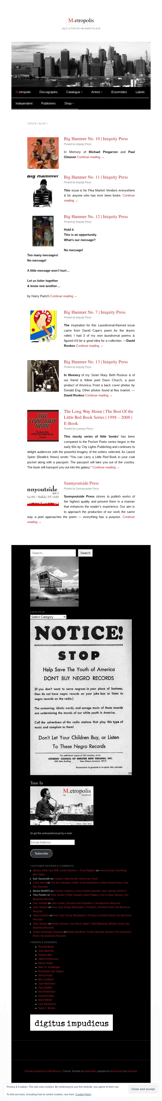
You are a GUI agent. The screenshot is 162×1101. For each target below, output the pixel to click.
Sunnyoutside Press (81, 483)
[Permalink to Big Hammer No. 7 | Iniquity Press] (43, 326)
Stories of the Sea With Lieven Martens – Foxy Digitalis (64, 870)
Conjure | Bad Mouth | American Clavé (76, 878)
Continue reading (90, 157)
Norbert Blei (45, 954)
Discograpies (48, 92)
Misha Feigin (45, 963)
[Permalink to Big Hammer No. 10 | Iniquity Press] (43, 153)
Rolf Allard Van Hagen (51, 971)
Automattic (90, 1071)
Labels (140, 92)
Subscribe (41, 853)
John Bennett (46, 950)
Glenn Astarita (41, 915)
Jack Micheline (46, 983)
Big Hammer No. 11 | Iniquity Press (96, 177)
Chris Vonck (40, 882)
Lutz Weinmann (47, 1004)
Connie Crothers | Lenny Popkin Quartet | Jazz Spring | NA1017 (90, 890)
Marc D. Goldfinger (49, 967)
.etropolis (81, 20)
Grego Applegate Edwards (48, 931)
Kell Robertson (46, 991)
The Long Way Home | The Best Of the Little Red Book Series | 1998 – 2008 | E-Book (98, 417)
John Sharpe (40, 907)
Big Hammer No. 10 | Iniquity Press (96, 138)
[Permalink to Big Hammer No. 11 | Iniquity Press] (43, 191)
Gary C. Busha (46, 1008)
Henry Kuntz (45, 975)
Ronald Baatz (46, 946)
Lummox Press (84, 428)
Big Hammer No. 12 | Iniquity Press (96, 216)
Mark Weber (45, 999)
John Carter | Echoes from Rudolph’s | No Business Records (85, 903)
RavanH (132, 1071)
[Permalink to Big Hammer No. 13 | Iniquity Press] (43, 376)
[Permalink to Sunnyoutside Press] (43, 494)
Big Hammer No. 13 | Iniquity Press (96, 362)
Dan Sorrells (40, 903)
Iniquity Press (83, 144)
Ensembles (119, 92)
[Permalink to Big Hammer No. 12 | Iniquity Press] (43, 231)
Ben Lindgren (46, 979)
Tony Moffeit (45, 987)
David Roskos (46, 995)
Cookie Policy (83, 1094)
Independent (24, 103)
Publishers (48, 103)
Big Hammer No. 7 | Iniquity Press (95, 312)
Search (85, 553)
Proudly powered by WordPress (43, 1071)
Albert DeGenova (48, 958)
